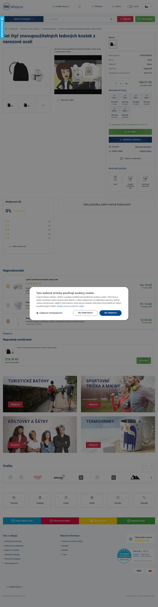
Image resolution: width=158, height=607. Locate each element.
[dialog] (79, 303)
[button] (49, 313)
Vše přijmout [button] (110, 313)
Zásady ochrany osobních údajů (70, 306)
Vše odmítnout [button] (85, 313)
